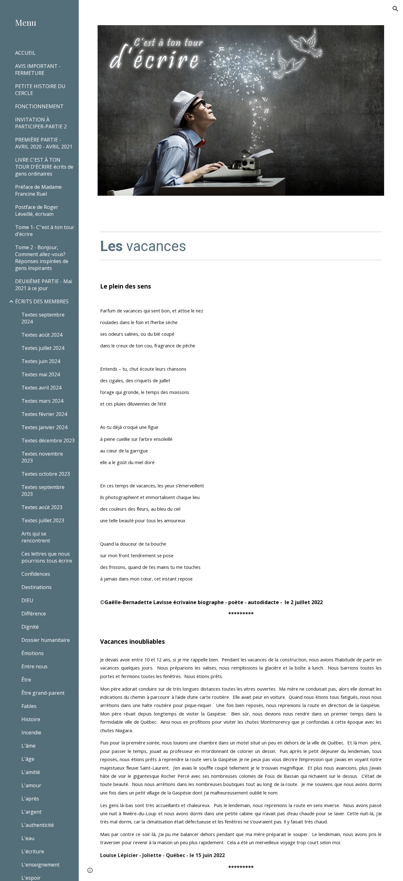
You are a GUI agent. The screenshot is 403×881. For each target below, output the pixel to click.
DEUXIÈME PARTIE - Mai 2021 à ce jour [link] (43, 285)
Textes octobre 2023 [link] (45, 473)
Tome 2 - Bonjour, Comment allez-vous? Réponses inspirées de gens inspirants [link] (41, 258)
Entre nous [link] (34, 666)
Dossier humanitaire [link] (45, 640)
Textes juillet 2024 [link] (42, 348)
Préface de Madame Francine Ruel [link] (38, 190)
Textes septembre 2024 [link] (43, 318)
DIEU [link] (27, 600)
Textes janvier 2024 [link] (44, 427)
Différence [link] (33, 613)
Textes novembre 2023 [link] (42, 457)
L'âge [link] (27, 758)
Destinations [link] (36, 587)
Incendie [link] (31, 732)
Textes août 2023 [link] (41, 507)
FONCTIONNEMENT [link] (39, 106)
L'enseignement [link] (40, 864)
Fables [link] (29, 706)
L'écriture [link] (32, 851)
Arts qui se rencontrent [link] (35, 537)
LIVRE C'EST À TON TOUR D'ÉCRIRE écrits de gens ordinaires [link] (44, 166)
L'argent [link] (31, 811)
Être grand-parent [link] (43, 692)
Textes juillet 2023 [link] (42, 520)
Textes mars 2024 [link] (42, 400)
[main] (241, 245)
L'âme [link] (28, 745)
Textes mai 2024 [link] (40, 374)
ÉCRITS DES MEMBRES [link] (42, 301)
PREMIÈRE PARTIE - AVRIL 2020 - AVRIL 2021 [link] (43, 143)
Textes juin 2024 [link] (40, 361)
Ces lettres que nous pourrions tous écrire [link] (46, 557)
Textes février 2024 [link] (44, 414)
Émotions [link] (32, 653)
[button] (395, 8)
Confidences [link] (35, 573)
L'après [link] (30, 798)
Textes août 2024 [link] (41, 334)
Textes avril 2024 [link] (41, 387)
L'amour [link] (31, 785)
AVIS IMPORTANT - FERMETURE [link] (38, 69)
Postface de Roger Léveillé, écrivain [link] (36, 210)
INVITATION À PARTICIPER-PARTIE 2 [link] (41, 123)
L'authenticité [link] (37, 825)
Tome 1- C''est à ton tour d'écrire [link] (44, 231)
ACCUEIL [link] (25, 52)
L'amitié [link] (30, 772)
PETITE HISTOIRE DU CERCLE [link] (40, 90)
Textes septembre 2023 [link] (43, 490)
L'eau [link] (27, 838)
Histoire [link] (30, 719)
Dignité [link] (30, 626)
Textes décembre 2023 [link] (48, 440)
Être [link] (26, 679)
